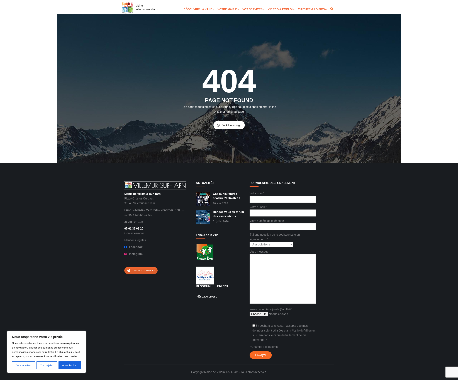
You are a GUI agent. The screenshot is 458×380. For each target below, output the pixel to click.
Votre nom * (257, 193)
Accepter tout (69, 365)
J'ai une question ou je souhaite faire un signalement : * (275, 237)
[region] (46, 352)
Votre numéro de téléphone (267, 220)
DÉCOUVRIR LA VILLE (198, 9)
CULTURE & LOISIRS (311, 9)
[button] (332, 6)
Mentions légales (135, 240)
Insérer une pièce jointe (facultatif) (271, 309)
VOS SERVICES (252, 9)
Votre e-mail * (258, 207)
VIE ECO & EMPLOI (280, 9)
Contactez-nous (134, 233)
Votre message (259, 251)
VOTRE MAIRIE (227, 9)
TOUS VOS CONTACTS (143, 270)
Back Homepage (231, 125)
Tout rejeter (46, 365)
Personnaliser (23, 365)
